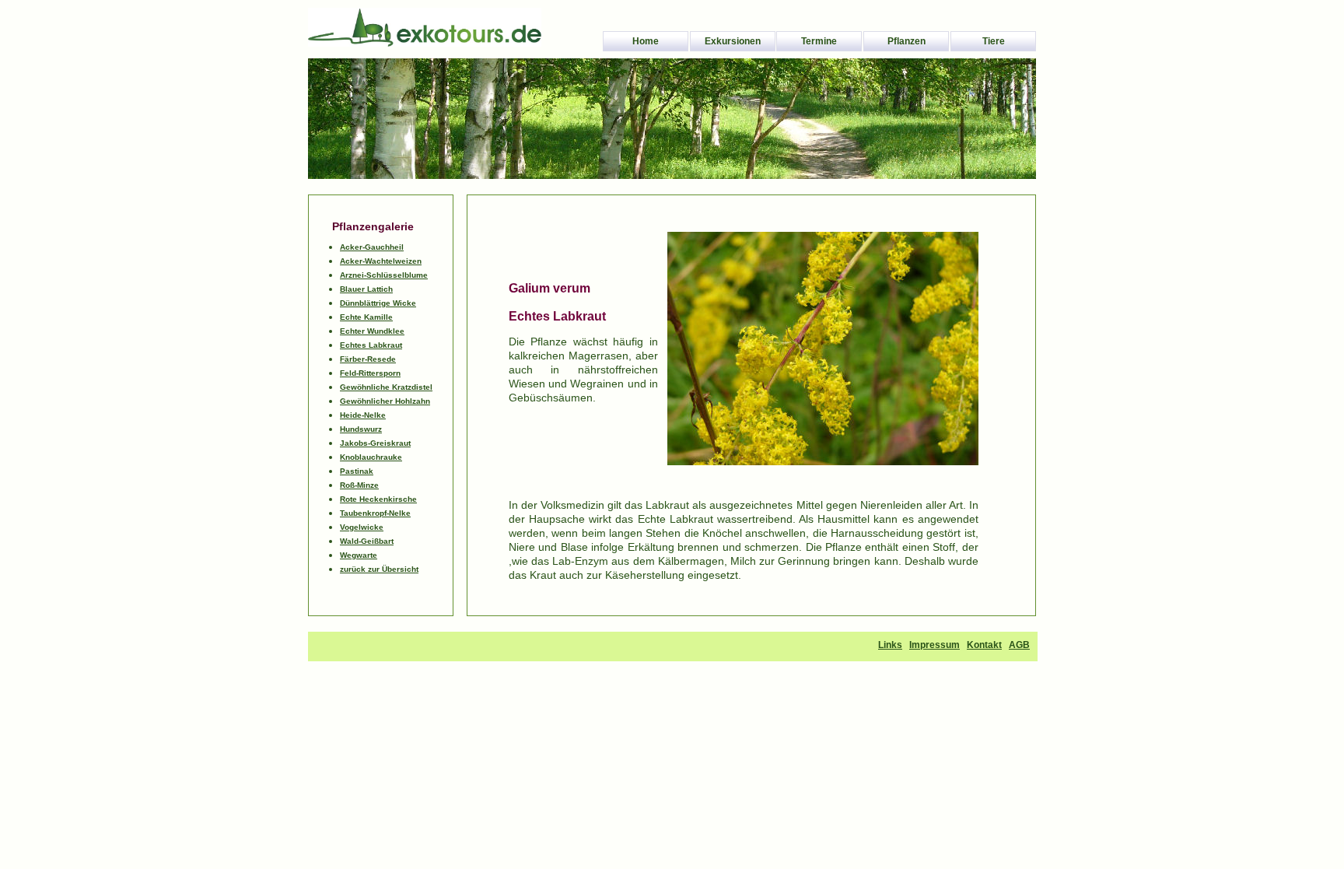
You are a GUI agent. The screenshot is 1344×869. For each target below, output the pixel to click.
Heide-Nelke (363, 415)
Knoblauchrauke (371, 457)
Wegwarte (358, 555)
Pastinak (356, 471)
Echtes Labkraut (371, 345)
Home (645, 41)
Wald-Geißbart (367, 541)
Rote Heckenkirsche (378, 499)
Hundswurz (361, 429)
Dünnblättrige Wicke (378, 303)
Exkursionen (733, 41)
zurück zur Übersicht (379, 569)
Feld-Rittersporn (370, 373)
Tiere (993, 41)
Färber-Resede (368, 359)
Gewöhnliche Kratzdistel (386, 387)
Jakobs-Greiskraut (375, 443)
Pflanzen (906, 41)
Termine (819, 41)
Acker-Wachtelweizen (381, 261)
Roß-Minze (359, 485)
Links (890, 644)
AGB (1019, 644)
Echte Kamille (366, 317)
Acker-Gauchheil (372, 247)
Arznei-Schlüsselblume (384, 275)
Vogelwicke (361, 527)
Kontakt (984, 644)
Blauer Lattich (366, 289)
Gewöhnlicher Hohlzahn (385, 401)
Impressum (934, 644)
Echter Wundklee (372, 331)
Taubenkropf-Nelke (375, 513)
